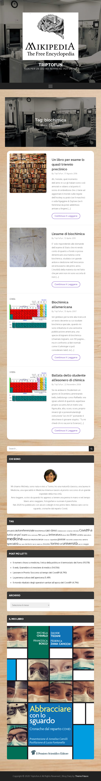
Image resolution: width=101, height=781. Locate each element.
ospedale (53, 540)
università (70, 543)
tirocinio (46, 544)
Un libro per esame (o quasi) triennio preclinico (68, 164)
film (40, 535)
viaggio (86, 544)
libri (68, 535)
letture (64, 535)
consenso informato (73, 531)
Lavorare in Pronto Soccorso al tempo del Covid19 (36, 572)
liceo (73, 534)
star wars (22, 544)
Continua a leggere (65, 217)
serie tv (85, 540)
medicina (15, 538)
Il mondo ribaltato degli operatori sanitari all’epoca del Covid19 (42, 582)
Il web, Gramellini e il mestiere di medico (32, 567)
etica (29, 535)
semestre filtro (77, 540)
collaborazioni (61, 531)
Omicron (46, 540)
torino (54, 543)
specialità (12, 543)
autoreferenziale (25, 530)
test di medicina (37, 544)
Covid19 (84, 530)
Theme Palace (81, 776)
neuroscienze (37, 539)
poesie (61, 539)
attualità (11, 530)
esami (24, 534)
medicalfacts (87, 535)
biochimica (40, 530)
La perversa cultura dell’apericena (28, 577)
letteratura (55, 534)
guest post (45, 535)
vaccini (80, 544)
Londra (80, 535)
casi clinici (51, 530)
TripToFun (58, 173)
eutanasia (35, 535)
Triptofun (51, 64)
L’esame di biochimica (68, 234)
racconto (69, 540)
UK (61, 544)
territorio (28, 544)
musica (26, 539)
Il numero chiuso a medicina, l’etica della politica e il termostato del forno (47, 562)
